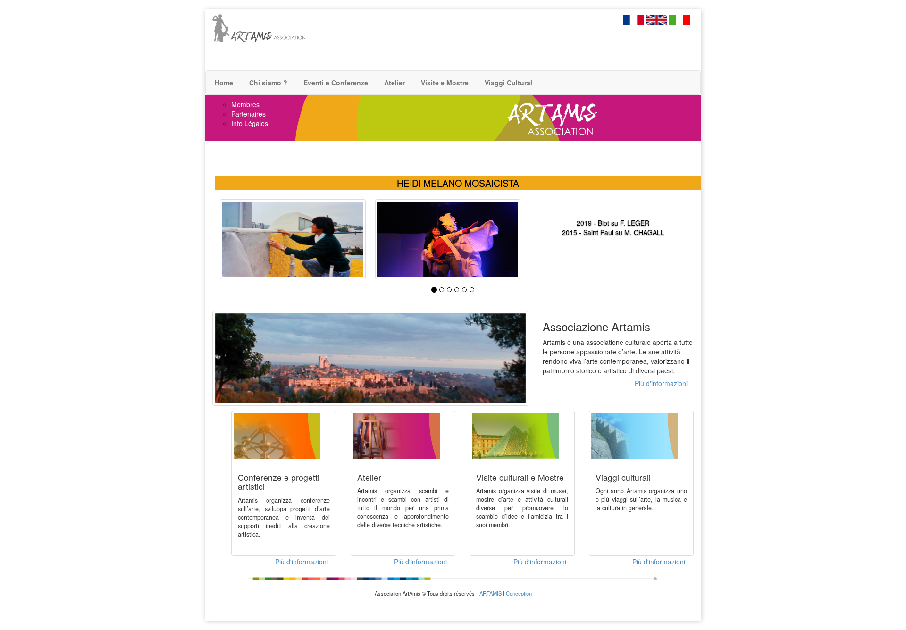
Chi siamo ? (267, 82)
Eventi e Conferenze (335, 82)
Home (223, 82)
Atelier (393, 82)
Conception (519, 593)
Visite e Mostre (444, 82)
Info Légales (249, 123)
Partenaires (248, 113)
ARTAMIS (490, 593)
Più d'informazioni (661, 383)
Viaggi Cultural (507, 82)
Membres (245, 104)
